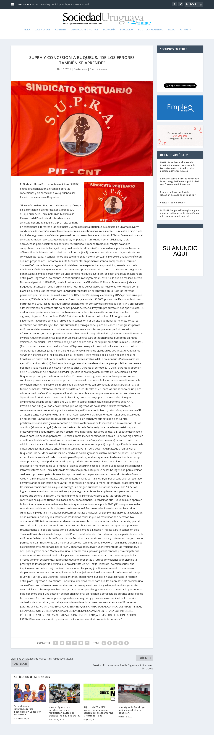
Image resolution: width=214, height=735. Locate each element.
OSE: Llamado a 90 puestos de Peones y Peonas (57, 4)
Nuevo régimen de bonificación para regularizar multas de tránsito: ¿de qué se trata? (64, 711)
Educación (126, 29)
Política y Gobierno (150, 29)
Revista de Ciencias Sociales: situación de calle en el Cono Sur (178, 193)
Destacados (80, 69)
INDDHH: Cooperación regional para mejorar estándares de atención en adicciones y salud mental (179, 213)
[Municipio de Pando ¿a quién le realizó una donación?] (134, 693)
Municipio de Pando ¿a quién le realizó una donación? (131, 710)
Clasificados (42, 29)
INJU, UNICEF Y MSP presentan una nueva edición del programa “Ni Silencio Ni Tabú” (98, 711)
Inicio (26, 29)
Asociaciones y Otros (84, 29)
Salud (171, 29)
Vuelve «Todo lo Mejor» (173, 202)
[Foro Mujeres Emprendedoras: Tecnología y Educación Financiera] (30, 692)
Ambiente (61, 29)
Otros (184, 29)
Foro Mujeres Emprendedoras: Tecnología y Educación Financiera (27, 710)
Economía (109, 29)
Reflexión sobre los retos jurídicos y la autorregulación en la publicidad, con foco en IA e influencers (179, 181)
